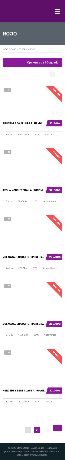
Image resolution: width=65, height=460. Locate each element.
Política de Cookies (28, 451)
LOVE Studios (40, 455)
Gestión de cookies (50, 451)
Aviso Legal (37, 448)
